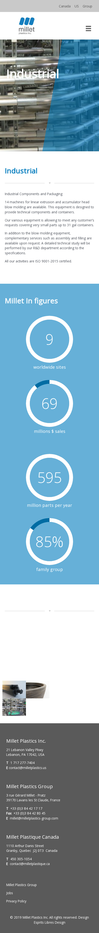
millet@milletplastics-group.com (34, 818)
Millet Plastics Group (21, 884)
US (76, 6)
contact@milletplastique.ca (30, 863)
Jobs (9, 893)
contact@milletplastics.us (27, 767)
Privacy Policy (16, 901)
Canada (65, 6)
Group (87, 6)
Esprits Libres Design (49, 922)
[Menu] (88, 28)
